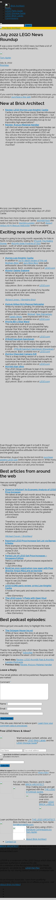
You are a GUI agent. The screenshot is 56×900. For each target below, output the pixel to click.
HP (1, 759)
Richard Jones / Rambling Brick (20, 299)
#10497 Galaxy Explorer (17, 270)
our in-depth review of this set (32, 260)
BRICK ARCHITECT (34, 784)
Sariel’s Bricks (15, 316)
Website (4, 713)
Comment (5, 682)
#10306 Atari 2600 (14, 366)
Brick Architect (17, 6)
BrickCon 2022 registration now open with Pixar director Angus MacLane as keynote (29, 569)
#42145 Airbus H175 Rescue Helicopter (26, 224)
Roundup (4, 65)
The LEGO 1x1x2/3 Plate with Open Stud (25, 598)
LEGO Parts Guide (14, 11)
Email (3, 708)
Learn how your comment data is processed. (26, 724)
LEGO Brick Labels (14, 16)
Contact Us (10, 841)
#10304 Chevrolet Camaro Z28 (20, 354)
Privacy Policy (43, 773)
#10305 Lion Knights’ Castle (19, 258)
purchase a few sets (21, 97)
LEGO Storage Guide (15, 13)
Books (8, 8)
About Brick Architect (36, 839)
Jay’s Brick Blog (30, 263)
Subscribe (27, 652)
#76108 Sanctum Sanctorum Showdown (34, 349)
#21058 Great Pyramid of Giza (26, 243)
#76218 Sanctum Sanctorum (19, 339)
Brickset (31, 314)
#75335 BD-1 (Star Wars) (17, 321)
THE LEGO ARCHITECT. (43, 819)
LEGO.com (50, 268)
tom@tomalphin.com (23, 824)
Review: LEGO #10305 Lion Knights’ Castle (26, 110)
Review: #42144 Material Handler (22, 125)
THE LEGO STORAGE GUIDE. (40, 790)
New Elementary (44, 314)
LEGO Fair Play (32, 868)
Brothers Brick (12, 263)
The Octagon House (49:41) (19, 630)
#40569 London (26, 223)
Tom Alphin (5, 58)
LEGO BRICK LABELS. (46, 803)
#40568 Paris (43, 220)
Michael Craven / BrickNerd (18, 536)
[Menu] (27, 835)
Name (3, 704)
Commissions (11, 18)
